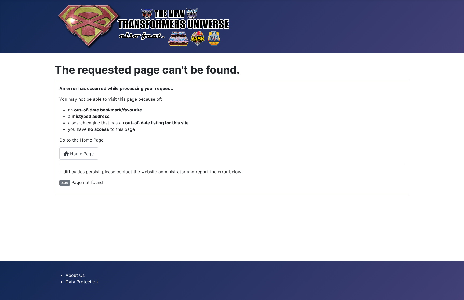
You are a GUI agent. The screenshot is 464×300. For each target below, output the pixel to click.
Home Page (81, 153)
